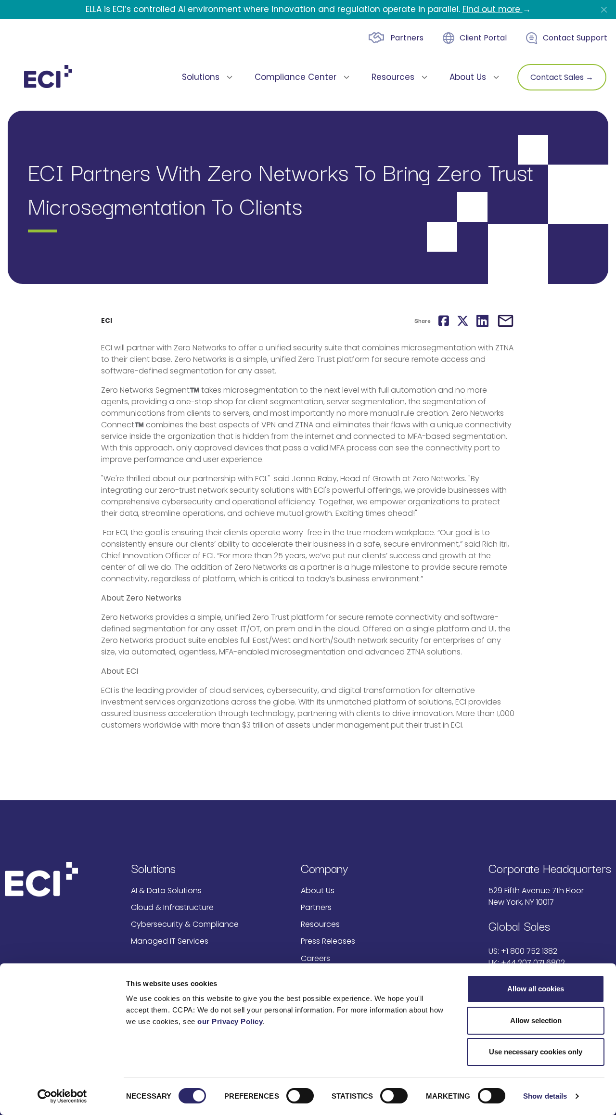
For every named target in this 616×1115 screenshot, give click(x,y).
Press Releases (328, 941)
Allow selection (536, 1020)
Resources (320, 924)
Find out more (492, 9)
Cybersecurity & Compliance (185, 924)
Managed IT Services (169, 941)
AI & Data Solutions (166, 890)
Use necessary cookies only (535, 1052)
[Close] (604, 9)
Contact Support (575, 37)
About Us (317, 890)
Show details (545, 1096)
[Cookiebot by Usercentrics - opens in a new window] (62, 1096)
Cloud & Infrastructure (172, 907)
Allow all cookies (535, 989)
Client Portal (483, 37)
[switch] (300, 1095)
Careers (315, 958)
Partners (407, 37)
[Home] (48, 76)
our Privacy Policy (230, 1021)
